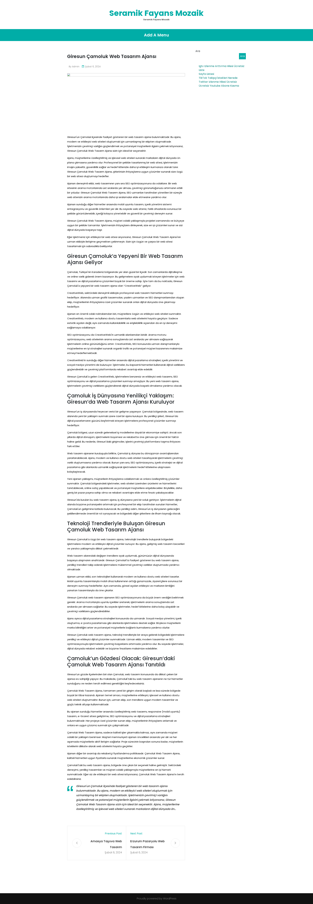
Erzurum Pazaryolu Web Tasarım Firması (147, 844)
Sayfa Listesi (206, 74)
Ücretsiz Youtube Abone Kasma (219, 86)
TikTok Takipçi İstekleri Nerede (218, 78)
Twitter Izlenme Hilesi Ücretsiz (218, 82)
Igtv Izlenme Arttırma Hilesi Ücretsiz (221, 66)
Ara (197, 51)
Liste (201, 70)
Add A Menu (156, 35)
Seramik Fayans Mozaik (156, 13)
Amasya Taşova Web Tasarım (106, 844)
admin (75, 66)
